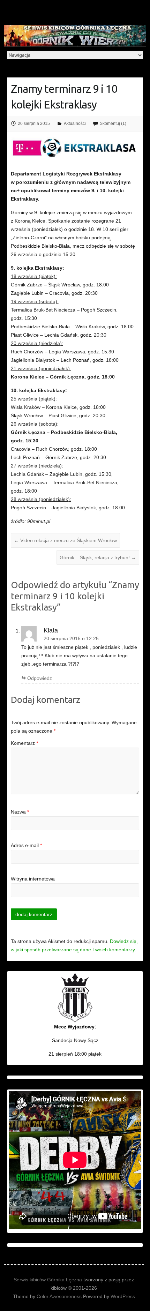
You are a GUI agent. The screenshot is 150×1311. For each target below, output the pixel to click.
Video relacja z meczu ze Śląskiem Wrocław (65, 540)
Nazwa (20, 812)
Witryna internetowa (33, 879)
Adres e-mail (26, 845)
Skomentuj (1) (113, 123)
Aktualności (75, 123)
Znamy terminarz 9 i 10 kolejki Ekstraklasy (64, 96)
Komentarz (24, 743)
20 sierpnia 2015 (34, 123)
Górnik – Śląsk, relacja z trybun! (98, 557)
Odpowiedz (39, 678)
